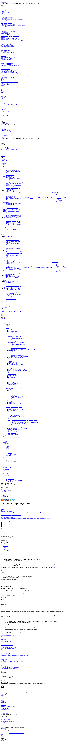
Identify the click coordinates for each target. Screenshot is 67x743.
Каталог (7, 325)
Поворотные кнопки (31, 518)
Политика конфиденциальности (8, 706)
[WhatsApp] (10, 500)
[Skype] (12, 500)
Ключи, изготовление (5, 512)
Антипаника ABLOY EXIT (17, 396)
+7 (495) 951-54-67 (5, 102)
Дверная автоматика (12, 402)
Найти (2, 736)
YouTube (11, 131)
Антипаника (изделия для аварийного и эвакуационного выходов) (15, 656)
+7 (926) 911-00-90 (6, 129)
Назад (8, 324)
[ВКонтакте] (1, 500)
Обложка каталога (5, 636)
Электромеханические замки (17, 338)
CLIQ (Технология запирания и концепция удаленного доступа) (25, 422)
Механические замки (15, 333)
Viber (4, 132)
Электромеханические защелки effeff (36, 513)
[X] (7, 500)
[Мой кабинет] (1, 303)
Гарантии (5, 547)
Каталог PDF (6, 550)
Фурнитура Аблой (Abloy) (14, 377)
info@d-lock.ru (5, 123)
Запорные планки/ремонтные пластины (17, 431)
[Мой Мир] (5, 500)
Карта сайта (3, 705)
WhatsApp (5, 135)
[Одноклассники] (3, 500)
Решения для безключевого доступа (16, 409)
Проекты (3, 700)
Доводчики (3, 660)
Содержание (3, 639)
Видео (2, 703)
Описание (5, 546)
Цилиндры (10, 368)
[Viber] (8, 500)
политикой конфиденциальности (16, 733)
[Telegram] (14, 500)
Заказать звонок (9, 481)
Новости (2, 695)
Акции (2, 699)
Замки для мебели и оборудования (18, 344)
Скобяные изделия (5, 654)
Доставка (5, 549)
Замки (9, 330)
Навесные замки (14, 352)
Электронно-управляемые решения (8, 648)
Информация (9, 446)
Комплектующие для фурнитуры (13, 519)
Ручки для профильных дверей (7, 518)
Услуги (2, 701)
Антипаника (11, 391)
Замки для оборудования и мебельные (9, 668)
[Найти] (2, 6)
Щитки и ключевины (40, 518)
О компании (3, 694)
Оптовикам (3, 702)
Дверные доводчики (12, 362)
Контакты (3, 696)
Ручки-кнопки (23, 518)
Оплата (4, 548)
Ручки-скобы (17, 518)
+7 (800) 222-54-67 (9, 104)
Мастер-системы (30, 512)
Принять (2, 734)
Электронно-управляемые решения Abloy (17, 418)
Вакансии (10, 451)
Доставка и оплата (5, 697)
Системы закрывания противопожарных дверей (11, 662)
